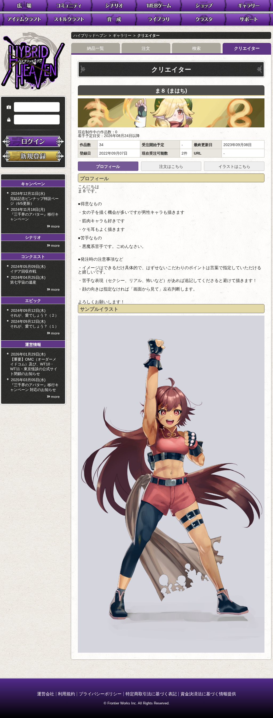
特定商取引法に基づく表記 (151, 694)
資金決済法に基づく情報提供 (208, 694)
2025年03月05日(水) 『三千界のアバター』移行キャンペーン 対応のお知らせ (34, 385)
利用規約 (66, 694)
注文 (146, 48)
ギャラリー (122, 35)
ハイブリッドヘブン (90, 35)
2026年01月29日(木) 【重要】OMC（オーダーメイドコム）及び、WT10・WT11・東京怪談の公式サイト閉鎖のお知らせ (33, 364)
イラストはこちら (234, 166)
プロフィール (108, 166)
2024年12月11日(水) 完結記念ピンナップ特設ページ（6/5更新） (34, 198)
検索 (196, 48)
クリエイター (148, 35)
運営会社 (45, 694)
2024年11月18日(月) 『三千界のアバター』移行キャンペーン (34, 214)
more (55, 226)
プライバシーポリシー (100, 694)
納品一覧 (95, 48)
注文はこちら (171, 166)
